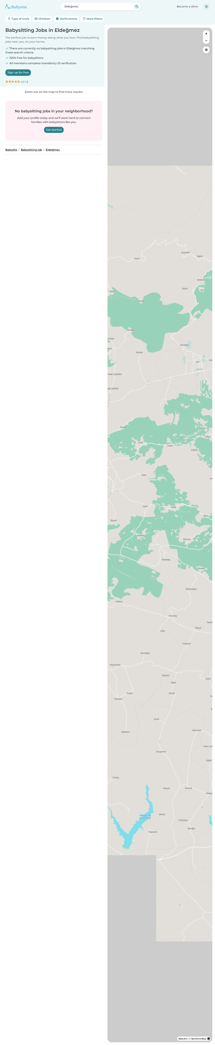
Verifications (68, 18)
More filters (94, 18)
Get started (54, 129)
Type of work (20, 18)
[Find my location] (206, 49)
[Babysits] (16, 6)
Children (44, 18)
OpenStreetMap (198, 1038)
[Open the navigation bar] (206, 6)
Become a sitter (187, 6)
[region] (160, 535)
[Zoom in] (206, 33)
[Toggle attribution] (209, 1039)
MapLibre (183, 1038)
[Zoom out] (206, 40)
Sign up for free (18, 72)
